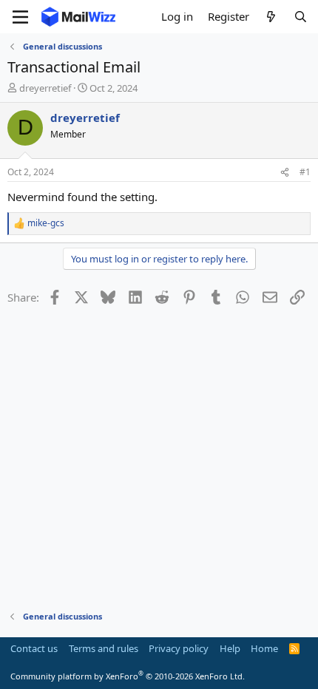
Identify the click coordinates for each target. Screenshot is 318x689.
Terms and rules (103, 648)
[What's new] (271, 16)
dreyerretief (45, 88)
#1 (305, 172)
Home (264, 648)
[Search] (300, 16)
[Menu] (20, 17)
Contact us (34, 648)
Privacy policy (179, 648)
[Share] (284, 172)
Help (230, 648)
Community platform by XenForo (127, 676)
